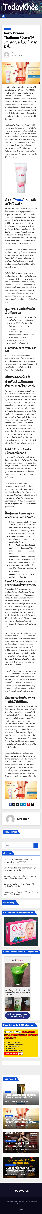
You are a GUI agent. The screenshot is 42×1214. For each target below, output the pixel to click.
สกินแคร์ (8, 1091)
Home (21, 1209)
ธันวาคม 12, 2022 (13, 1150)
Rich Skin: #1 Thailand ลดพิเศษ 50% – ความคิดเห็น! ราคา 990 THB (20, 1097)
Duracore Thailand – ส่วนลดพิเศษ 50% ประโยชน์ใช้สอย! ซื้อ (20, 1170)
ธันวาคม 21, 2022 (13, 1101)
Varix (19, 199)
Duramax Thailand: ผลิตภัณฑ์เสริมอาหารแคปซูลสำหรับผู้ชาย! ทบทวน (20, 1146)
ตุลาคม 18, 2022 (13, 1174)
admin (16, 53)
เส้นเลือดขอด (7, 28)
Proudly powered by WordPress (15, 1201)
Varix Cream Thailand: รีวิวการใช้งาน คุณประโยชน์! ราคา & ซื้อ (20, 1122)
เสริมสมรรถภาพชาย (11, 1140)
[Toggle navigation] (22, 16)
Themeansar (21, 1204)
